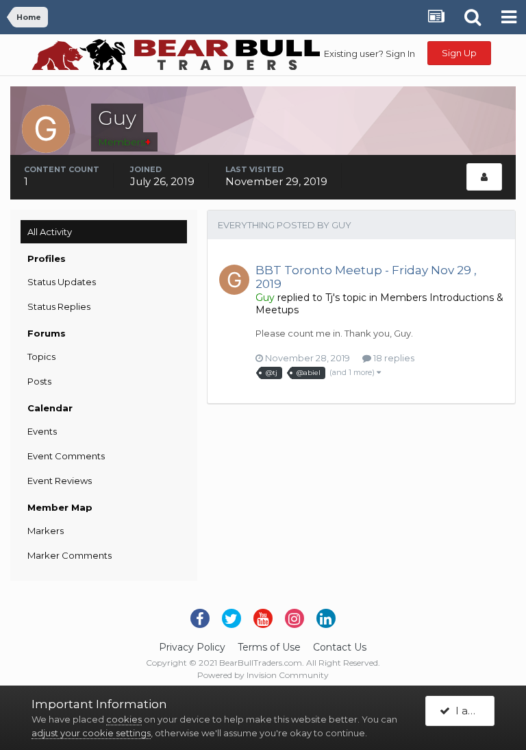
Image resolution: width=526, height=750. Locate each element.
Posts (39, 381)
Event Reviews (59, 480)
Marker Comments (69, 555)
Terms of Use (269, 647)
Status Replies (58, 306)
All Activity (49, 231)
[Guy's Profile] (484, 177)
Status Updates (61, 281)
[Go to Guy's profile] (234, 280)
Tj (329, 297)
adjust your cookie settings (91, 732)
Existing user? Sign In (369, 53)
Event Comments (66, 455)
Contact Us (339, 647)
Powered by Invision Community (263, 675)
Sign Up (459, 52)
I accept (472, 710)
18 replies (392, 357)
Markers (45, 530)
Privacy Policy (192, 647)
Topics (41, 356)
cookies (124, 719)
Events (42, 431)
